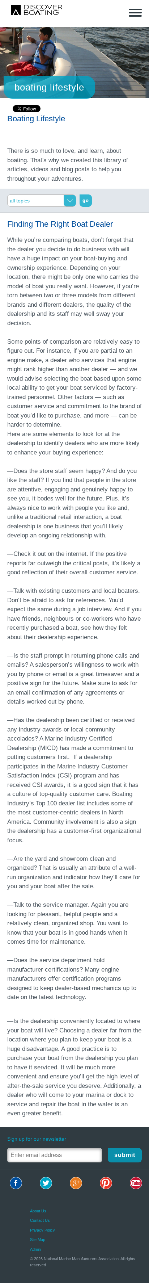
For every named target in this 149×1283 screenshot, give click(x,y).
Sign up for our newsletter (36, 1139)
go (85, 200)
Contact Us (40, 1220)
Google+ (76, 1183)
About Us (38, 1211)
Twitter (46, 1183)
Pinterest (106, 1183)
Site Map (37, 1239)
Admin (35, 1249)
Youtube (136, 1183)
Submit (124, 1155)
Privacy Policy (42, 1230)
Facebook (16, 1183)
